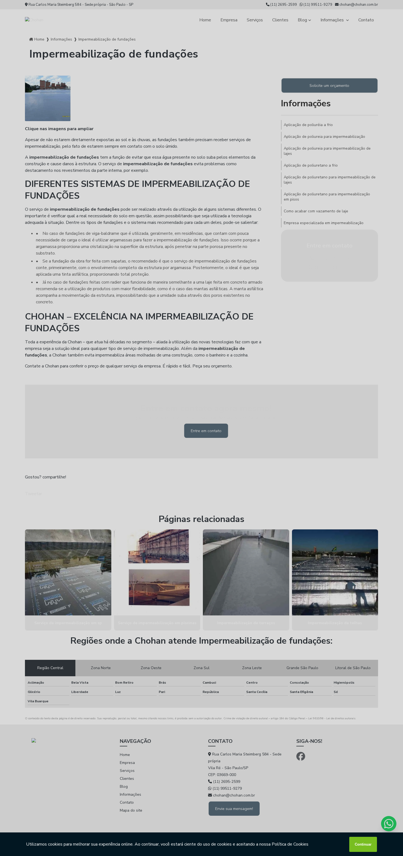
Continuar (363, 844)
